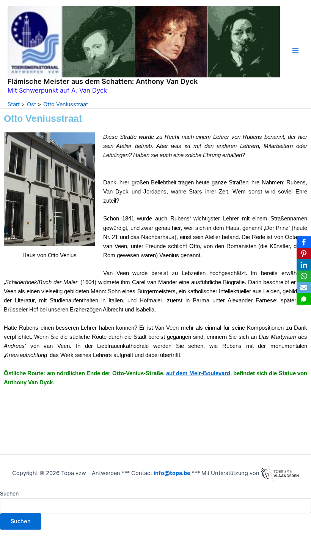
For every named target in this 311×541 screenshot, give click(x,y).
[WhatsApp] (304, 276)
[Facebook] (304, 242)
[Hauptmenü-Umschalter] (295, 50)
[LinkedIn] (304, 264)
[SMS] (304, 299)
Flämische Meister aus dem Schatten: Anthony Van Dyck (103, 81)
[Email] (304, 287)
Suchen (9, 493)
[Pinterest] (304, 253)
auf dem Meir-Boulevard (198, 373)
